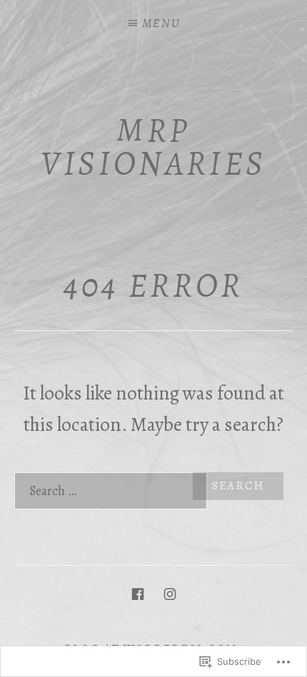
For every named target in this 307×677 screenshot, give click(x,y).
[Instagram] (170, 593)
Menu (161, 23)
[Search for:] (153, 490)
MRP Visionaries (153, 146)
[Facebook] (138, 593)
